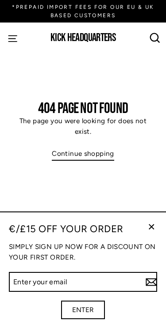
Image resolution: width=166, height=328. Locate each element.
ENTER (83, 309)
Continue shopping (83, 153)
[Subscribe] (150, 282)
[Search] (155, 38)
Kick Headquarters (83, 38)
